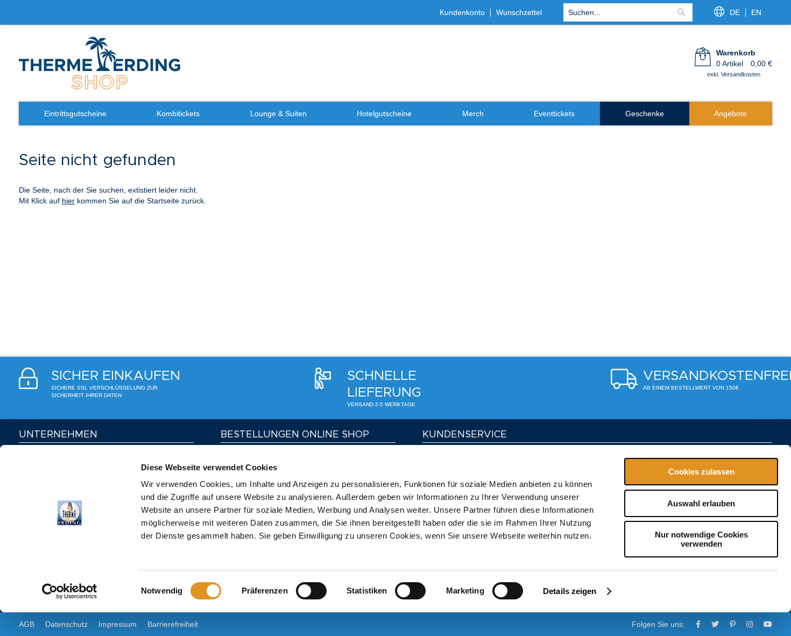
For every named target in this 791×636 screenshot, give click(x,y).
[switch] (311, 590)
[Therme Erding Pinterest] (733, 624)
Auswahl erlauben (701, 503)
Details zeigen (569, 591)
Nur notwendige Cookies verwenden (701, 539)
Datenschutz (66, 624)
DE (735, 12)
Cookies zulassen (701, 471)
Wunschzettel (519, 12)
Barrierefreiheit (172, 624)
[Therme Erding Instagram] (749, 624)
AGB (26, 624)
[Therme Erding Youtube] (768, 624)
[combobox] (628, 12)
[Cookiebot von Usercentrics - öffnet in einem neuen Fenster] (70, 591)
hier (68, 200)
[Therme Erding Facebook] (698, 624)
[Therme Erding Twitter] (715, 624)
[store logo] (99, 88)
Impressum (117, 624)
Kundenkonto (462, 12)
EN (756, 12)
